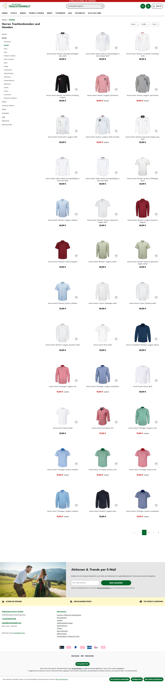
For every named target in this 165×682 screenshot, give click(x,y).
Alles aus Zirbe (7, 125)
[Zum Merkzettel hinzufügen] (76, 48)
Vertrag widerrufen (82, 664)
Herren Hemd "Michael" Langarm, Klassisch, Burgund (143, 221)
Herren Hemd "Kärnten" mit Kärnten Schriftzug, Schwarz (62, 96)
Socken (6, 91)
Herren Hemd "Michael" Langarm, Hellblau (62, 220)
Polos (5, 52)
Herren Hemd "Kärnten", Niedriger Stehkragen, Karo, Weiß (63, 55)
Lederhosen (7, 42)
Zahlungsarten (62, 618)
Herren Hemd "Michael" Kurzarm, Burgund (62, 262)
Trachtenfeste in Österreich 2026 (68, 636)
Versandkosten (77, 668)
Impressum (75, 656)
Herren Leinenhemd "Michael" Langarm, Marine (142, 345)
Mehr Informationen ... (62, 679)
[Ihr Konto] (148, 6)
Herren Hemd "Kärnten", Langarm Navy (102, 511)
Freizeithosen (8, 70)
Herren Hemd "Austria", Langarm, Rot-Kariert (102, 95)
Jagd (3, 117)
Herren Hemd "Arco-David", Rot (102, 428)
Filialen (59, 628)
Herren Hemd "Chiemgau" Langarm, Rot (62, 386)
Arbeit (4, 109)
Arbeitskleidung (8, 73)
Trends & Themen (8, 106)
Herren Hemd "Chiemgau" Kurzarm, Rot (142, 470)
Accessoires (7, 94)
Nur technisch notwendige (119, 679)
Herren (4, 38)
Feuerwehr (5, 113)
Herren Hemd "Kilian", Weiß (142, 386)
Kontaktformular (19, 633)
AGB (82, 656)
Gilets (5, 63)
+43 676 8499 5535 (9, 619)
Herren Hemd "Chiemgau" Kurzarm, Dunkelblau (142, 511)
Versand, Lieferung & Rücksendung (69, 615)
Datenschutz (89, 656)
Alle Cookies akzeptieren (153, 679)
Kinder (4, 102)
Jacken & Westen (9, 59)
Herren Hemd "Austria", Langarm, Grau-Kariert (142, 95)
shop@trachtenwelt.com (11, 623)
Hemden (6, 45)
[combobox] (83, 6)
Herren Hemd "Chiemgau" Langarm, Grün (143, 428)
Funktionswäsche (9, 80)
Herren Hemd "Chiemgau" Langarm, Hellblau (62, 511)
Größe (144, 24)
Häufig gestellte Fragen (65, 623)
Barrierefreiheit (62, 631)
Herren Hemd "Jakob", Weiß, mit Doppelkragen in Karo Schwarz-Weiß (102, 55)
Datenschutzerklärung (103, 588)
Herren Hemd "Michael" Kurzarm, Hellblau (62, 303)
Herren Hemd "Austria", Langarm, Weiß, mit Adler (103, 137)
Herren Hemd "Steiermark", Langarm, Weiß (62, 137)
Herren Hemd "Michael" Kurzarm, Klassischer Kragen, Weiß (102, 221)
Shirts (5, 49)
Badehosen (7, 84)
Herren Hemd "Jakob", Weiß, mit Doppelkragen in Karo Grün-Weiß (63, 180)
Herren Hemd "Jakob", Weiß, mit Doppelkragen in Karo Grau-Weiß (102, 180)
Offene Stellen (62, 634)
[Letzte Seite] (158, 532)
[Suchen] (102, 6)
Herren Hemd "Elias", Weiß (102, 345)
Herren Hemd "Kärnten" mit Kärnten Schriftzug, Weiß (142, 55)
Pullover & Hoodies (10, 56)
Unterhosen (7, 77)
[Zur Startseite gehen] (16, 6)
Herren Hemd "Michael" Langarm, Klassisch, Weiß (63, 345)
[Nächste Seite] (153, 532)
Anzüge (6, 66)
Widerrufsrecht (62, 626)
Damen (4, 34)
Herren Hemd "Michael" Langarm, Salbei (103, 262)
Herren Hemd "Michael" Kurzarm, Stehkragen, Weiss (142, 180)
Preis (155, 24)
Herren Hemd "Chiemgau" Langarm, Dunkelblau (102, 386)
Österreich (5, 121)
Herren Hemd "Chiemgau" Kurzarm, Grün (103, 470)
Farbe (133, 24)
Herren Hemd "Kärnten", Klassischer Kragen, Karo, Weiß (143, 138)
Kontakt (59, 620)
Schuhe (6, 87)
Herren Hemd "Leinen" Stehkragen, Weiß (103, 303)
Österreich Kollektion (10, 98)
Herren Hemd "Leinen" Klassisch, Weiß (142, 303)
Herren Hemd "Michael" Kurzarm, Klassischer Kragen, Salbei (142, 263)
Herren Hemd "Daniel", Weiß (62, 428)
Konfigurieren (137, 679)
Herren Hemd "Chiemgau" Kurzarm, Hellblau (62, 470)
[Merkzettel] (142, 6)
